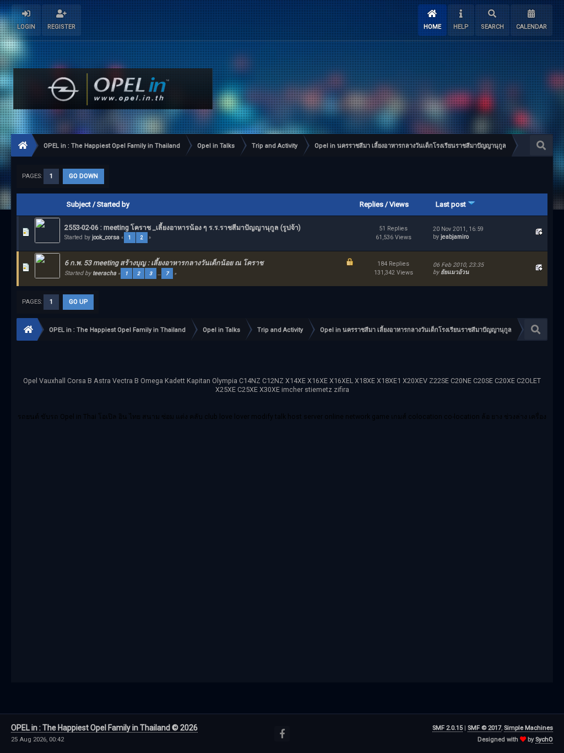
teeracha (104, 273)
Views (399, 204)
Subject (79, 204)
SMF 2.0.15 (447, 728)
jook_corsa (106, 237)
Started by (113, 204)
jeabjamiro (455, 236)
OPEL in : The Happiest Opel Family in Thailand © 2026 (104, 727)
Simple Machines (528, 728)
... (160, 273)
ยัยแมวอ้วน (455, 272)
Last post (452, 204)
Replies (371, 204)
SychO (544, 739)
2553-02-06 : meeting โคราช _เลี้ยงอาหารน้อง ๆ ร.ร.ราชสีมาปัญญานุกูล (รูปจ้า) (182, 227)
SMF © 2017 (484, 728)
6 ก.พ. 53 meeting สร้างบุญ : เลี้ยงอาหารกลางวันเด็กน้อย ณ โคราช (163, 263)
